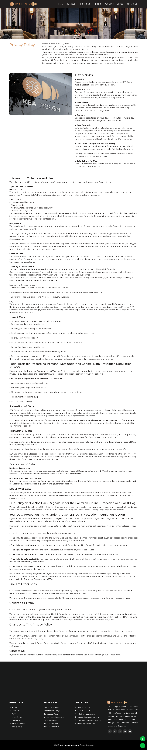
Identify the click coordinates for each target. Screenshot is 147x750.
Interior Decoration (51, 727)
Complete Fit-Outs (51, 708)
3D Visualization (50, 720)
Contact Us (15, 720)
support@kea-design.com (88, 717)
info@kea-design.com (86, 714)
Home (60, 4)
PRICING (97, 4)
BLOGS (120, 4)
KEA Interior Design (68, 745)
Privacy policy (16, 727)
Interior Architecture (52, 724)
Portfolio (14, 714)
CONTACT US (131, 4)
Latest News (16, 717)
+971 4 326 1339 (83, 708)
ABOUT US (109, 4)
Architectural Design (52, 711)
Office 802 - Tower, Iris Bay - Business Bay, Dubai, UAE (87, 722)
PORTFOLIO (85, 4)
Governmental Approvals (54, 717)
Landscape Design (51, 714)
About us (15, 711)
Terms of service (18, 724)
